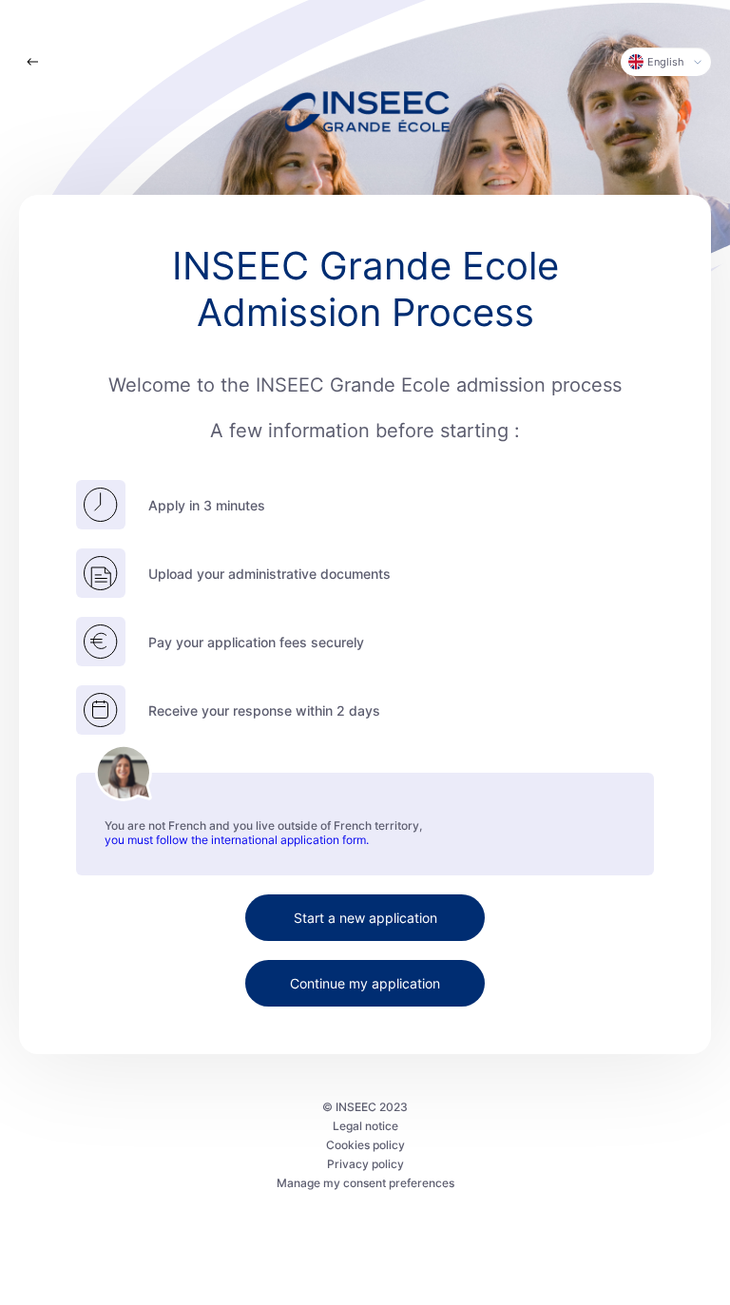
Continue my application (365, 983)
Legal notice (365, 1126)
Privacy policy (365, 1164)
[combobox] (666, 62)
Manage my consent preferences (365, 1183)
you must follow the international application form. (237, 840)
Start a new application (365, 918)
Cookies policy (365, 1145)
